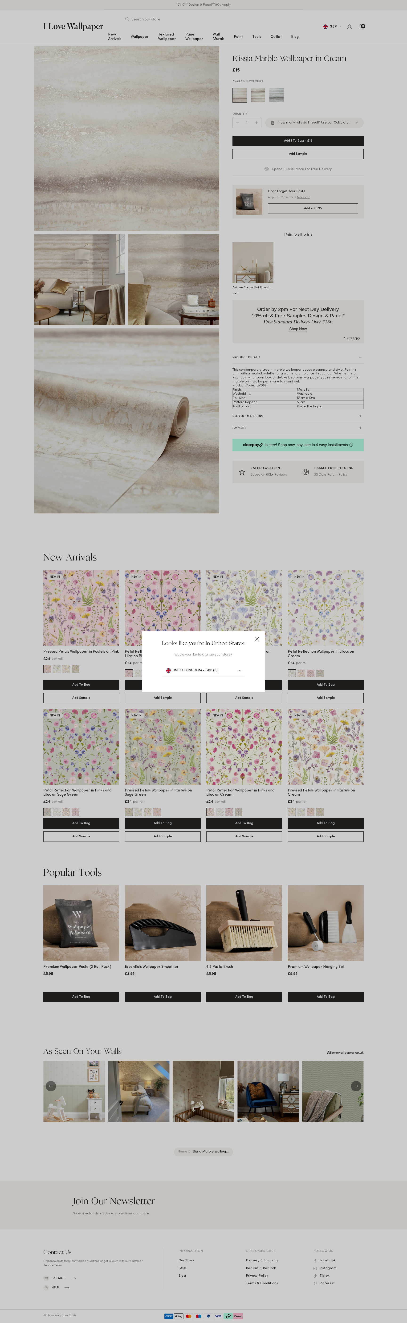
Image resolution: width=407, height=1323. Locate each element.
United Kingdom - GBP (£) (195, 670)
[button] (257, 639)
